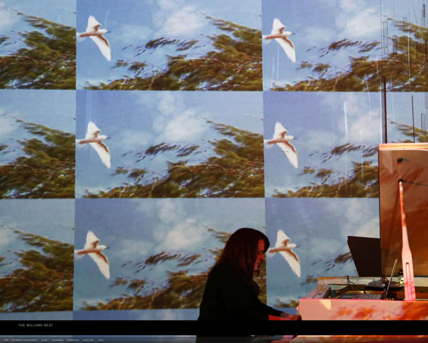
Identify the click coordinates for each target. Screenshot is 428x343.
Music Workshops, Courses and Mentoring (24, 340)
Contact (100, 340)
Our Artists (44, 340)
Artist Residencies (57, 340)
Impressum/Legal (88, 340)
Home (6, 340)
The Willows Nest (35, 325)
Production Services (73, 340)
